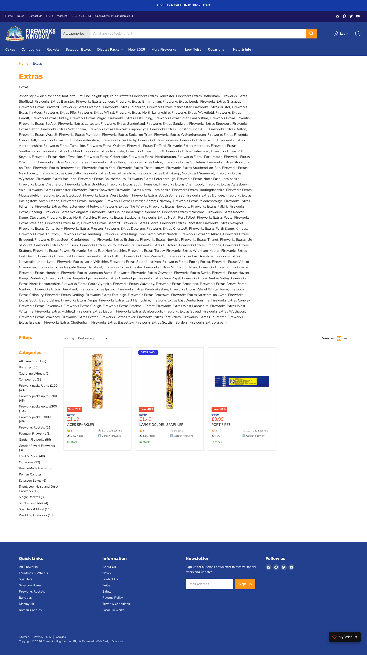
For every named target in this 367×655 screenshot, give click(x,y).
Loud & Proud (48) (32, 456)
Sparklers (25, 579)
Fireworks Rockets (32, 591)
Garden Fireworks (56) (35, 439)
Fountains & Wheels (33, 573)
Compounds (30, 49)
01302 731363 (81, 16)
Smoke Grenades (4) (33, 503)
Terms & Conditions (116, 604)
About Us (109, 567)
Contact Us (35, 16)
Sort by (69, 338)
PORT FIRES (221, 424)
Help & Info (242, 49)
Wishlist (62, 16)
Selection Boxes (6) (32, 480)
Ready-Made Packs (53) (36, 468)
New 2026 (136, 49)
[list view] (345, 338)
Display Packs (108, 49)
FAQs (49, 16)
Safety (107, 591)
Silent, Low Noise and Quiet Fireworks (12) (38, 488)
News (20, 16)
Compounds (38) (31, 379)
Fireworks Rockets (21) (35, 427)
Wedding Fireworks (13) (36, 515)
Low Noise (193, 49)
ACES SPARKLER (80, 424)
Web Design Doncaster (110, 641)
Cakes (10, 49)
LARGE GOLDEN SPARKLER (161, 424)
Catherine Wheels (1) (34, 373)
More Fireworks (164, 49)
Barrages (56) (28, 367)
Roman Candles (30, 610)
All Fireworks (28, 567)
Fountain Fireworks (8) (35, 433)
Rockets (53, 49)
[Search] (311, 33)
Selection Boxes (78, 49)
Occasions (216, 49)
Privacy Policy (42, 637)
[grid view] (339, 338)
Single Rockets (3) (32, 497)
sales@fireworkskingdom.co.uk (114, 16)
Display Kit (26, 604)
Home (9, 16)
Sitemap (24, 637)
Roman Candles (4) (33, 474)
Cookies (61, 637)
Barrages (25, 598)
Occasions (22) (29, 462)
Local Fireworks (113, 610)
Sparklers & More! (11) (35, 509)
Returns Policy (112, 598)
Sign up (245, 584)
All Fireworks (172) (32, 361)
